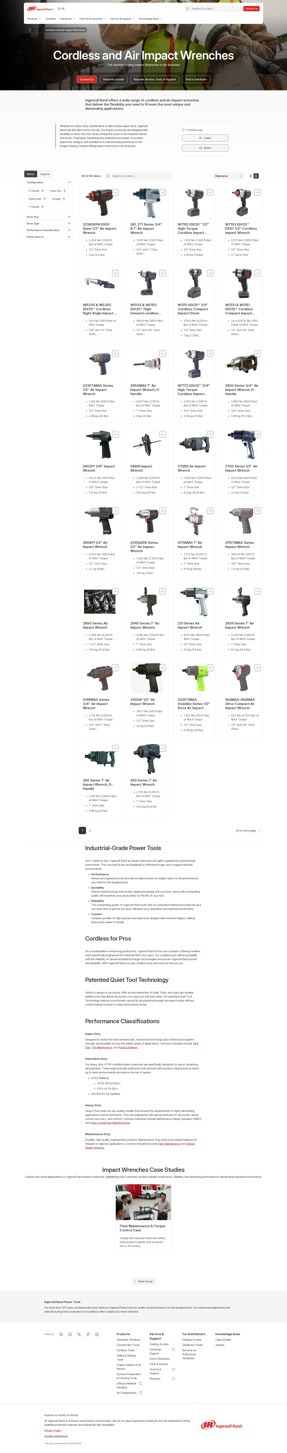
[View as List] (250, 176)
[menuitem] (34, 18)
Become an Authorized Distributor (189, 1354)
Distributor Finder (192, 1345)
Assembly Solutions (128, 1339)
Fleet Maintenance (169, 1143)
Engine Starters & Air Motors (129, 1366)
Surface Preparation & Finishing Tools (129, 1376)
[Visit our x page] (79, 1334)
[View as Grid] (256, 176)
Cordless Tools (126, 1350)
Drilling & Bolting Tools (126, 1357)
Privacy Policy (53, 1430)
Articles (219, 1345)
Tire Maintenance (101, 1047)
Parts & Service (158, 1364)
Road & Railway (128, 1047)
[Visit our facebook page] (88, 1334)
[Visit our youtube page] (61, 1334)
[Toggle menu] (115, 192)
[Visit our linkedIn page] (97, 1334)
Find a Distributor (159, 1358)
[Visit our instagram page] (70, 1334)
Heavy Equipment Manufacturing (110, 1122)
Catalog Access (159, 1344)
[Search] (187, 9)
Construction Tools (128, 1345)
